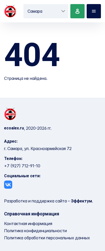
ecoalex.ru (14, 128)
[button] (63, 11)
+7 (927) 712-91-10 (22, 165)
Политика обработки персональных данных (47, 237)
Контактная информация (28, 223)
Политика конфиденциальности (35, 230)
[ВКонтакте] (8, 185)
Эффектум (81, 201)
